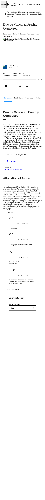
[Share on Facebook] (13, 86)
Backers (38, 98)
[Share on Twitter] (20, 86)
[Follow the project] (6, 86)
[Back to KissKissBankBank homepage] (8, 4)
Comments (29, 98)
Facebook (13, 161)
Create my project (33, 4)
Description (8, 98)
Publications (18, 98)
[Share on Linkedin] (27, 86)
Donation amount (15, 304)
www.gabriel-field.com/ (13, 169)
